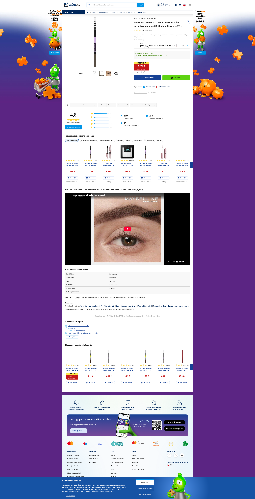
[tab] (68, 105)
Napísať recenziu (74, 127)
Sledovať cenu (150, 87)
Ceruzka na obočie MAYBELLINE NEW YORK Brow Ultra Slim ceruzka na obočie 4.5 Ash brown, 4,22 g (145, 165)
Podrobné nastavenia (145, 488)
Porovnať (139, 87)
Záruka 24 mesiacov (140, 93)
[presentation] (68, 105)
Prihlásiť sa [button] (164, 6)
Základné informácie (117, 459)
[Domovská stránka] (88, 12)
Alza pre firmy (136, 455)
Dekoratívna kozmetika (118, 12)
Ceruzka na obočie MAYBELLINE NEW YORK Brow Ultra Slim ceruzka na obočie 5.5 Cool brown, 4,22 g (182, 165)
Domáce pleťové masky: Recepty (178, 306)
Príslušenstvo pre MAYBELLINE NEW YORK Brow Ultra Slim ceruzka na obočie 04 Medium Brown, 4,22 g (127, 316)
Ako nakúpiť (92, 462)
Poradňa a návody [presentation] (89, 105)
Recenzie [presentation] (76, 105)
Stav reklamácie (94, 459)
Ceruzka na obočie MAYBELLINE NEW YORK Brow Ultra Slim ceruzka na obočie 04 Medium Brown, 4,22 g (72, 369)
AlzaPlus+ (135, 462)
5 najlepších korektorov (160, 306)
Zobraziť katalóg (69, 12)
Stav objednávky (94, 455)
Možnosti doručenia (73, 455)
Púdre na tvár (127, 181)
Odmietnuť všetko (145, 494)
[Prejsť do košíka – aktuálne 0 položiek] (190, 5)
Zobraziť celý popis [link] (139, 40)
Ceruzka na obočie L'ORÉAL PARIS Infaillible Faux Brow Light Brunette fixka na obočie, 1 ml (182, 369)
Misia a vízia (114, 466)
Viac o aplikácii (77, 430)
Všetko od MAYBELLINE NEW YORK (145, 18)
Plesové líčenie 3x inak (145, 306)
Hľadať (140, 5)
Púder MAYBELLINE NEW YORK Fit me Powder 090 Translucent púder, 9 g (127, 165)
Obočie (130, 12)
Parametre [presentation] (111, 105)
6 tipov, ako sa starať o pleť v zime (126, 306)
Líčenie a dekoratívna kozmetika (78, 326)
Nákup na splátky (72, 469)
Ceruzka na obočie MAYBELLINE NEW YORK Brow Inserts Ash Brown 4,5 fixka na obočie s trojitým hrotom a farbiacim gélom (90, 369)
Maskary (109, 181)
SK (171, 465)
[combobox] (112, 5)
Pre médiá (113, 473)
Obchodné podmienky (74, 473)
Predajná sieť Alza (73, 466)
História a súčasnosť (117, 462)
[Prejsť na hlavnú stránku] (72, 4)
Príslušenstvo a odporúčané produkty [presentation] (143, 105)
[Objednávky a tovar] (175, 5)
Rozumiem (145, 482)
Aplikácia (113, 476)
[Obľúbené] (180, 5)
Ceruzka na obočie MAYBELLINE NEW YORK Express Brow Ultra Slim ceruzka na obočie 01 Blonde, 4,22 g (127, 369)
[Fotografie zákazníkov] (116, 73)
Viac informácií (70, 496)
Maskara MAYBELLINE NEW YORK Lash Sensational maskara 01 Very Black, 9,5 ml (108, 165)
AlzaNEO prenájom (138, 459)
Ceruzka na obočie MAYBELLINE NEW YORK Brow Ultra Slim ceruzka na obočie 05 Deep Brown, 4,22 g (72, 165)
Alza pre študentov (138, 469)
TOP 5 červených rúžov (107, 306)
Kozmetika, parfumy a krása (100, 12)
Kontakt (112, 455)
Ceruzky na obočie (141, 12)
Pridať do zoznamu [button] (164, 87)
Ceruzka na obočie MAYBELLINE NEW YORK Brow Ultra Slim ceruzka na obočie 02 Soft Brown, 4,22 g (90, 165)
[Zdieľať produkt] (188, 22)
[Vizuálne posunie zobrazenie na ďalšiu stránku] (191, 165)
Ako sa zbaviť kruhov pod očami (90, 306)
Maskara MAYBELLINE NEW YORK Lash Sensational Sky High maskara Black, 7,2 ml (163, 165)
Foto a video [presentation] (123, 105)
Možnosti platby (72, 459)
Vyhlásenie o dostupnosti (75, 476)
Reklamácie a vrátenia (74, 462)
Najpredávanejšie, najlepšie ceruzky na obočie (83, 333)
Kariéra (112, 469)
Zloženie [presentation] (102, 105)
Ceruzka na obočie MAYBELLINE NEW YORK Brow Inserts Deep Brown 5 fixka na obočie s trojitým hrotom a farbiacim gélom (145, 369)
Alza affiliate (136, 466)
